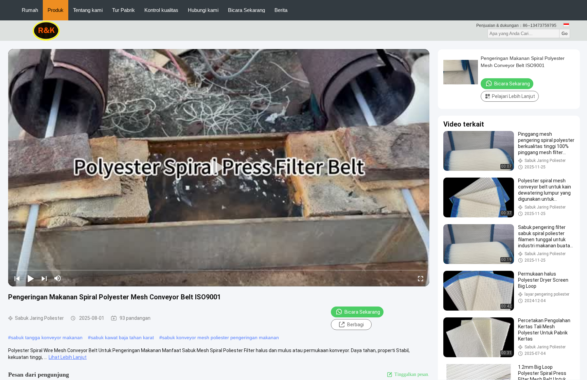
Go (565, 33)
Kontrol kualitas (161, 10)
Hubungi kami (203, 10)
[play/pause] (30, 278)
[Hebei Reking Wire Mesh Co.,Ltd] (46, 30)
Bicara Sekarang (246, 10)
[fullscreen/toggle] (420, 278)
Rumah (30, 10)
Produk (56, 10)
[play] (218, 167)
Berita (280, 10)
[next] (44, 278)
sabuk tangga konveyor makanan (47, 337)
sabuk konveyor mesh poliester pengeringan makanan (220, 337)
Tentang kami (88, 10)
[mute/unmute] (58, 278)
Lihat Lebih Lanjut (68, 357)
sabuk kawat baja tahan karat (122, 337)
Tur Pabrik (123, 10)
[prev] (17, 278)
